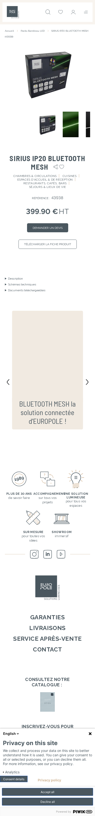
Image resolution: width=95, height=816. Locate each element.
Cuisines (70, 176)
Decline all (47, 802)
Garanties (47, 617)
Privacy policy (49, 780)
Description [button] (15, 278)
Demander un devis (48, 228)
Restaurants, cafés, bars (45, 183)
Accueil (9, 30)
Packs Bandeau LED (33, 30)
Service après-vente (47, 638)
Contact (47, 649)
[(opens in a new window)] (47, 702)
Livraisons (47, 627)
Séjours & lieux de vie (47, 187)
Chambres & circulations (35, 176)
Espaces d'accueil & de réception (45, 179)
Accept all (47, 792)
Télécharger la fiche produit (47, 244)
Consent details (13, 779)
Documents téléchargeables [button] (26, 290)
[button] (47, 73)
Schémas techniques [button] (22, 284)
